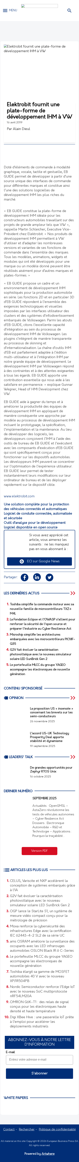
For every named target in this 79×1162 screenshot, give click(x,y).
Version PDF (39, 851)
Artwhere (48, 1153)
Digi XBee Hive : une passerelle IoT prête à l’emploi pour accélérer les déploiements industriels (42, 1022)
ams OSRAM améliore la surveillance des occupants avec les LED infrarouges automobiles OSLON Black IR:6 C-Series (42, 946)
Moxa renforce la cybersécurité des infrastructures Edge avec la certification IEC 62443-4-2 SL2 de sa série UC (40, 931)
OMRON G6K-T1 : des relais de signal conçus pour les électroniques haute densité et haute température (39, 1007)
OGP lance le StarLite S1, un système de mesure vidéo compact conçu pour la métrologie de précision (41, 916)
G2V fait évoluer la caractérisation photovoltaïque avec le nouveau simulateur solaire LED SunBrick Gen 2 (40, 901)
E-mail (10, 1052)
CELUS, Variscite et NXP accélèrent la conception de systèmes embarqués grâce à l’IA (42, 885)
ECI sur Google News (42, 561)
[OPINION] (73, 698)
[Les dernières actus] (73, 593)
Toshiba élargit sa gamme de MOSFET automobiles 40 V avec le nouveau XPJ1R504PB (39, 976)
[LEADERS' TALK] (73, 757)
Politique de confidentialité (57, 1129)
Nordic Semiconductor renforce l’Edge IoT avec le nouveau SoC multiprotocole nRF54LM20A (42, 991)
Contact (9, 1129)
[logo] (39, 10)
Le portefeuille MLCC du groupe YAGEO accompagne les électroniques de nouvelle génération (41, 961)
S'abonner (39, 1073)
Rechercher (27, 1129)
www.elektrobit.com (19, 496)
